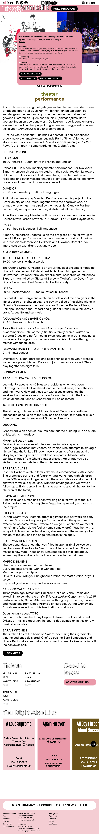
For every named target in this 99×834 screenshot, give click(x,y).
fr (7, 2)
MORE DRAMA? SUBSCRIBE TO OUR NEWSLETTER (49, 805)
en (12, 2)
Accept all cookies (50, 78)
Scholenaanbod (9, 814)
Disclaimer (7, 824)
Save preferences (30, 74)
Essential (24, 46)
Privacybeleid (9, 826)
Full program (64, 8)
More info (22, 42)
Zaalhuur (6, 819)
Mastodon (53, 824)
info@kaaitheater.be (27, 820)
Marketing (25, 57)
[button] (95, 39)
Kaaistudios (10, 681)
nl (4, 2)
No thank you (28, 78)
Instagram (53, 814)
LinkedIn (52, 819)
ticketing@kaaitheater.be (29, 831)
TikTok (52, 821)
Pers (4, 816)
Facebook (53, 816)
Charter (6, 821)
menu (91, 2)
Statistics (24, 62)
